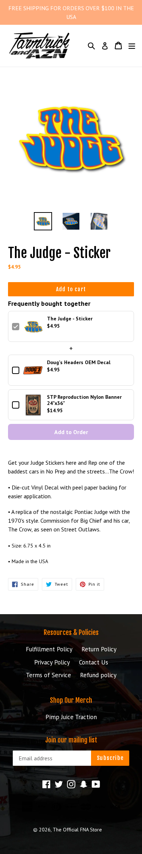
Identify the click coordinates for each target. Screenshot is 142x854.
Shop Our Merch (71, 700)
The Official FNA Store (77, 829)
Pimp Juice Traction (71, 717)
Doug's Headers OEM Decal (78, 362)
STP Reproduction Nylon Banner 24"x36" (84, 400)
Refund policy (98, 675)
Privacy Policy (52, 662)
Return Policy (99, 649)
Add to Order (71, 432)
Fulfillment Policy (49, 649)
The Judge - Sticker (69, 319)
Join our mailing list (71, 740)
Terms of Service (48, 675)
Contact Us (93, 662)
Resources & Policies (71, 632)
